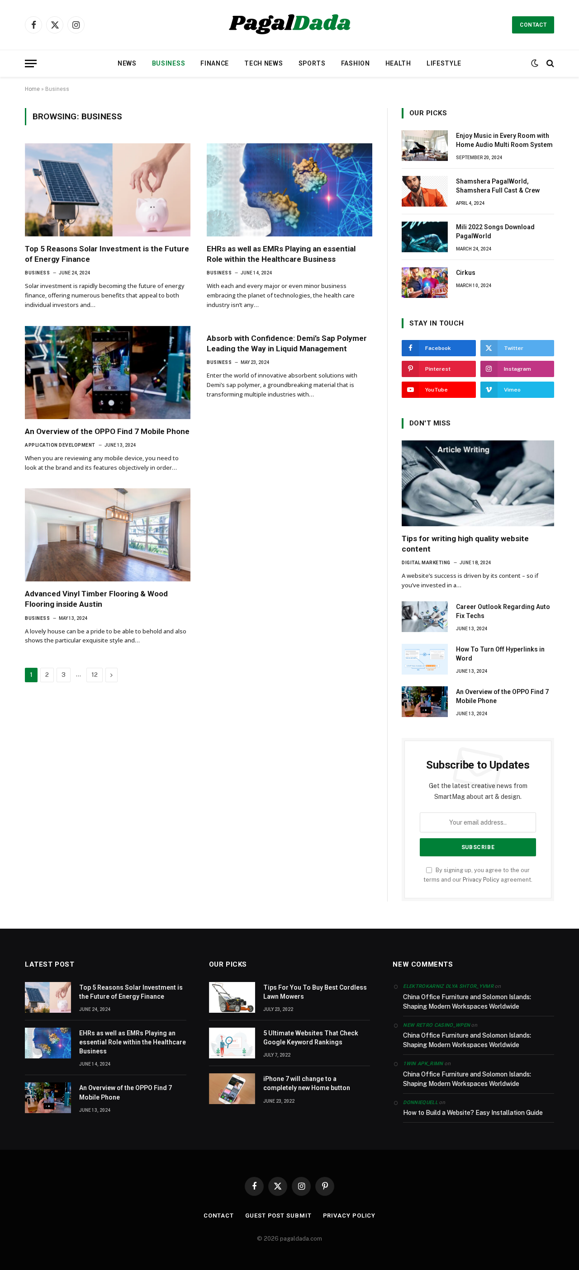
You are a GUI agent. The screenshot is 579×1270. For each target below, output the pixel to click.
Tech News (263, 63)
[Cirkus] (425, 282)
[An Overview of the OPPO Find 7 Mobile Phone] (107, 372)
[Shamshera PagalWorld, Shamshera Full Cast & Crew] (425, 191)
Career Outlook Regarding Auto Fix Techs (503, 611)
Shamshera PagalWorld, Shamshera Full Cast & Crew (498, 186)
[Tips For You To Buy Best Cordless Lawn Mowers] (232, 997)
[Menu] (31, 63)
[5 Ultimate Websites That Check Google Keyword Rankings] (232, 1043)
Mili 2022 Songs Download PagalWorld (495, 231)
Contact (533, 25)
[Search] (549, 63)
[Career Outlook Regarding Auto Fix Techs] (425, 616)
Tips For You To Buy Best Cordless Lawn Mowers (315, 992)
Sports (312, 63)
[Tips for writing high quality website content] (478, 483)
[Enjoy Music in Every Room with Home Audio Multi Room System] (425, 145)
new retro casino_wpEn (436, 1025)
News (127, 63)
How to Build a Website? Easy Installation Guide (473, 1112)
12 (94, 674)
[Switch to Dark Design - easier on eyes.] (535, 63)
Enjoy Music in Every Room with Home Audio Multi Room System (504, 140)
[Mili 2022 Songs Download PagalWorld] (425, 237)
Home (32, 89)
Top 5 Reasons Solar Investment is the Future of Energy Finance (107, 254)
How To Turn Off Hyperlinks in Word (500, 654)
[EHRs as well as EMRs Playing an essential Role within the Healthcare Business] (289, 189)
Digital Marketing (426, 562)
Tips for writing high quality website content (465, 543)
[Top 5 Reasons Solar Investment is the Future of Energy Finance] (107, 189)
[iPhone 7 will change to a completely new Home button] (232, 1088)
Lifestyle (444, 63)
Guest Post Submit (278, 1215)
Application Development (60, 445)
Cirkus (465, 272)
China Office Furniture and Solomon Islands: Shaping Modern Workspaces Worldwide (467, 1001)
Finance (214, 63)
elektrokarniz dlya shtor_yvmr (448, 986)
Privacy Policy (481, 879)
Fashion (355, 63)
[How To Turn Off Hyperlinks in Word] (425, 659)
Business (168, 63)
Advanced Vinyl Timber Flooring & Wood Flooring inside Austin (96, 599)
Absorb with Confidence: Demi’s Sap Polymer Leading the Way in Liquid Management (287, 343)
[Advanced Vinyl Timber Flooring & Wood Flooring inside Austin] (107, 534)
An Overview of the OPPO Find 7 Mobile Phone (107, 431)
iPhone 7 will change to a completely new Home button (306, 1083)
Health (398, 63)
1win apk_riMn (423, 1064)
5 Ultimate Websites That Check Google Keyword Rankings (310, 1037)
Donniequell (420, 1102)
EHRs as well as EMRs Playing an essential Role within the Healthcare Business (281, 254)
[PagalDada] (289, 25)
